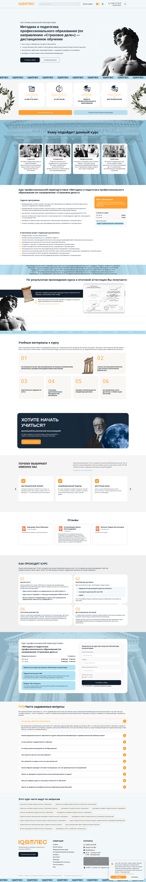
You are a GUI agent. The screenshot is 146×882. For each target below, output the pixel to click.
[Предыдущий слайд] (15, 489)
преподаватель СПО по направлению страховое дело (71, 828)
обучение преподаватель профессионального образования (36, 812)
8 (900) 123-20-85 (115, 3)
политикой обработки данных (102, 686)
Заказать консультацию (31, 442)
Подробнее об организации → (83, 470)
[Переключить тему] (98, 4)
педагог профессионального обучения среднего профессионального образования (43, 820)
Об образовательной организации (63, 852)
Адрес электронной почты (89, 667)
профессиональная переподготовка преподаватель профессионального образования (44, 816)
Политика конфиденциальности (73, 875)
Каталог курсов (88, 4)
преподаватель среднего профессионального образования (108, 808)
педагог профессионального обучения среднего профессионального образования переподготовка (97, 820)
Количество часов (87, 674)
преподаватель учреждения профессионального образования (74, 812)
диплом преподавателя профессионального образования (36, 828)
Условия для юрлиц (50, 60)
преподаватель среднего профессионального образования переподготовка (93, 816)
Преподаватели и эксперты (61, 862)
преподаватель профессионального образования (75, 808)
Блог (54, 867)
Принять (118, 877)
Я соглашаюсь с (97, 686)
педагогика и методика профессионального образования (36, 804)
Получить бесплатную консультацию (100, 112)
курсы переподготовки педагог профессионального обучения (82, 824)
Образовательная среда (60, 849)
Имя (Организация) (87, 652)
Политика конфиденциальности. (124, 874)
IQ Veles (27, 4)
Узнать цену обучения (45, 112)
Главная (55, 844)
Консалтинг (56, 857)
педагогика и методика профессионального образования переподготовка (75, 804)
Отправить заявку (101, 682)
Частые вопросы (58, 864)
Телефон (84, 659)
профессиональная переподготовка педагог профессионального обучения (41, 824)
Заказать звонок (116, 5)
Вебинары (56, 859)
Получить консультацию (28, 854)
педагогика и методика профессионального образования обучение (38, 808)
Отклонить (134, 877)
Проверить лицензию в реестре (48, 304)
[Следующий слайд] (130, 489)
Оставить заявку (30, 60)
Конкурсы (56, 854)
